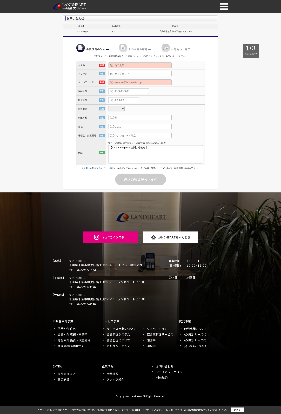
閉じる (237, 410)
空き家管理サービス (160, 334)
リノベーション (157, 328)
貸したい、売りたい (197, 346)
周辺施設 (63, 379)
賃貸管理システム (118, 334)
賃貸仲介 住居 (67, 328)
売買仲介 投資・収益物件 (74, 340)
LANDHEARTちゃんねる (173, 237)
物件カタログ (66, 374)
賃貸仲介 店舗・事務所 (72, 334)
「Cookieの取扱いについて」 (195, 410)
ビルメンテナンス (118, 346)
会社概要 (112, 374)
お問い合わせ (165, 366)
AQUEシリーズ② (195, 340)
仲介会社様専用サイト (72, 346)
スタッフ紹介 (115, 379)
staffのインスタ (113, 237)
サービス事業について (121, 328)
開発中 (151, 340)
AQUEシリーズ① (195, 334)
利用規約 (87, 168)
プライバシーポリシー (106, 168)
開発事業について (195, 328)
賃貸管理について (118, 340)
